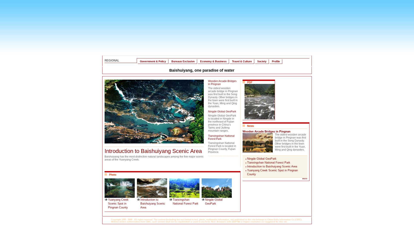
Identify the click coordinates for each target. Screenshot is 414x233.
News (250, 126)
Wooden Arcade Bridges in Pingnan (266, 131)
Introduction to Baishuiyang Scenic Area (153, 151)
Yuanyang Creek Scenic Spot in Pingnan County (118, 203)
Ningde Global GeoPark (222, 111)
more (304, 179)
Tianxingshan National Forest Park (221, 137)
